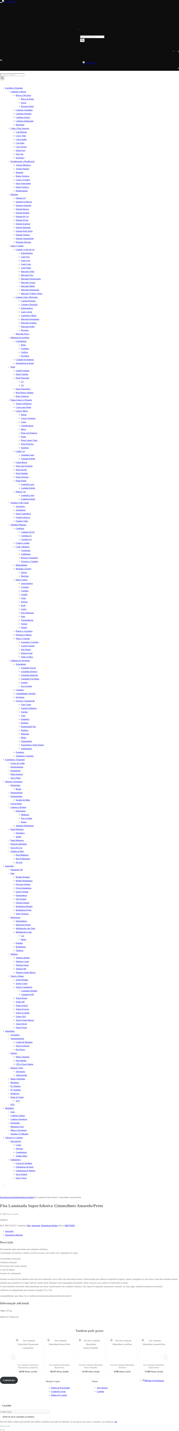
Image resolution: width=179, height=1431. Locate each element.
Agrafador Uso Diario (30, 679)
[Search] (82, 40)
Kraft (23, 605)
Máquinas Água (17, 1126)
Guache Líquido (27, 646)
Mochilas (25, 576)
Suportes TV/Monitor (19, 1134)
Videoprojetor (21, 1075)
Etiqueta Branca (22, 209)
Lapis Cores (26, 264)
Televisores (20, 1071)
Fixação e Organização (25, 701)
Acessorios (20, 506)
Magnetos (25, 734)
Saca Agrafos (26, 686)
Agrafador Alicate (28, 668)
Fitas (12, 873)
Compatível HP (27, 994)
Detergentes (15, 785)
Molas (23, 737)
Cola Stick (20, 143)
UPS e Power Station (24, 1064)
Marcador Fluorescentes (31, 279)
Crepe (23, 598)
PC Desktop (15, 1086)
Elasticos (24, 730)
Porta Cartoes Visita (29, 440)
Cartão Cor (20, 451)
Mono (23, 939)
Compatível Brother (29, 991)
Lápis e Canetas (17, 246)
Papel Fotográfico (23, 389)
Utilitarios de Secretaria (20, 660)
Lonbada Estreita (28, 459)
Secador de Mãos (23, 800)
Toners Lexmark (22, 1013)
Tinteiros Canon (22, 961)
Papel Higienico (17, 829)
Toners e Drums (17, 976)
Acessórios (15, 1035)
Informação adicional (14, 1235)
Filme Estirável (16, 774)
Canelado (25, 587)
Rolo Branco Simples (24, 393)
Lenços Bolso (16, 804)
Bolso (23, 345)
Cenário (24, 594)
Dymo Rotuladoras (23, 888)
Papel (12, 367)
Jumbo (18, 837)
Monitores (14, 1082)
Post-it (23, 103)
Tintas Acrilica (27, 657)
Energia (13, 1053)
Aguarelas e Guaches (30, 642)
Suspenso (25, 448)
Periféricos (14, 1093)
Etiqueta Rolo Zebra (24, 231)
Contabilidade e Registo (26, 693)
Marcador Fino (27, 275)
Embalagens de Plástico (25, 1171)
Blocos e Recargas (23, 95)
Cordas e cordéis (22, 543)
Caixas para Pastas (23, 407)
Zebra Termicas (22, 914)
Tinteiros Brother (23, 958)
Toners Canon (21, 983)
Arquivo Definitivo (24, 404)
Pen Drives (20, 1049)
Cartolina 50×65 (27, 532)
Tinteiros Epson (22, 965)
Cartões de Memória (24, 1042)
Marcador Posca (22, 334)
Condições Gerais (58, 1391)
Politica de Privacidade (60, 1388)
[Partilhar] (6, 1426)
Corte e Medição (22, 547)
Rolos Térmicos (22, 396)
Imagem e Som (16, 1068)
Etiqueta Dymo (22, 220)
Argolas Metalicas (23, 165)
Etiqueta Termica (23, 235)
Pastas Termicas (22, 187)
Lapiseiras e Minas (28, 315)
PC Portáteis (15, 1090)
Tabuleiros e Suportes (25, 756)
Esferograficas (27, 253)
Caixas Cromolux (28, 418)
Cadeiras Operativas (18, 1119)
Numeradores (26, 741)
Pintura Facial (26, 653)
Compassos (25, 550)
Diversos (19, 1149)
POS (12, 1104)
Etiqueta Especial (23, 224)
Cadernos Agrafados (24, 110)
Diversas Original (23, 884)
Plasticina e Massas (24, 635)
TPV (18, 1101)
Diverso (24, 602)
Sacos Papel (15, 778)
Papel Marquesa (17, 840)
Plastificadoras (22, 191)
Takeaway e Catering (14, 1137)
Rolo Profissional (23, 859)
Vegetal (24, 624)
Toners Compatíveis (24, 987)
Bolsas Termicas (22, 176)
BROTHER (70, 1225)
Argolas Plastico (22, 169)
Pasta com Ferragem (24, 466)
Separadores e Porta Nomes (32, 745)
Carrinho (100, 1391)
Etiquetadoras (21, 895)
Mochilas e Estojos (23, 569)
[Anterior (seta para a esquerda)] (1, 1429)
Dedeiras (24, 723)
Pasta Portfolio (22, 473)
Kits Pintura (26, 649)
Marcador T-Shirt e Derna (31, 293)
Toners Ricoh (21, 1024)
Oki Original (21, 899)
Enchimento (15, 771)
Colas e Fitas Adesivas (19, 128)
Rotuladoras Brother (24, 906)
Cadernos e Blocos (18, 92)
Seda (23, 616)
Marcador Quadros (29, 323)
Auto (12, 1112)
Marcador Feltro (27, 271)
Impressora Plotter (23, 925)
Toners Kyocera (22, 1009)
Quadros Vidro (22, 521)
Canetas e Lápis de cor (25, 249)
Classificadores (27, 426)
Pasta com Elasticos (29, 433)
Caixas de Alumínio (24, 1163)
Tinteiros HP (21, 969)
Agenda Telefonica (29, 708)
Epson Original (22, 892)
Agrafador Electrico (29, 671)
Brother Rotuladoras (24, 881)
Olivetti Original (22, 903)
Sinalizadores (26, 748)
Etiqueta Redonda (23, 227)
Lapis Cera (25, 260)
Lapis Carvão (26, 312)
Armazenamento (17, 1038)
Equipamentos (16, 796)
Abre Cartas (26, 704)
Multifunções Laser (24, 932)
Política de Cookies (59, 1395)
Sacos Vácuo (21, 1178)
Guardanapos (21, 1152)
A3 (22, 381)
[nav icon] (1, 2)
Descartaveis (15, 1141)
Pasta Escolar (21, 470)
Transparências (27, 620)
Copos (18, 1145)
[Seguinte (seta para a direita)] (4, 1429)
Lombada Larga (27, 455)
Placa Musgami (27, 613)
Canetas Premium (28, 301)
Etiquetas (14, 194)
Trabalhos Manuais (18, 525)
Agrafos (24, 682)
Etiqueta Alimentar (23, 205)
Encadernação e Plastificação (22, 161)
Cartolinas (20, 528)
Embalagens (15, 1160)
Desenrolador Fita (28, 726)
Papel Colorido (22, 374)
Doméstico (20, 833)
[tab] (92, 1231)
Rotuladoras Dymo (23, 910)
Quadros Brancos (23, 517)
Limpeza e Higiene (18, 807)
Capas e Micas (22, 411)
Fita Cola (19, 154)
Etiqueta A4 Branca (24, 202)
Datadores (25, 719)
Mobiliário (9, 1108)
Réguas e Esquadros (29, 558)
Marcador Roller (28, 326)
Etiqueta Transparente (25, 238)
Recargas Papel (27, 106)
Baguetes (19, 172)
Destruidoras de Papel (25, 363)
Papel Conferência (23, 514)
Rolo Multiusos (22, 855)
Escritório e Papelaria (14, 88)
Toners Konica (22, 1005)
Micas (23, 429)
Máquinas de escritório (19, 337)
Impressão (9, 866)
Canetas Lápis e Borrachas (27, 297)
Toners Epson (21, 998)
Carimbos (20, 690)
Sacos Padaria (21, 1174)
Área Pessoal (102, 1388)
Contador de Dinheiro (25, 359)
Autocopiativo (27, 583)
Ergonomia (15, 1123)
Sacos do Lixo (16, 848)
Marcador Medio (28, 286)
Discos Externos (22, 1046)
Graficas (24, 352)
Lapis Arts (25, 257)
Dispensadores (16, 793)
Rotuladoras (21, 947)
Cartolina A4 (26, 539)
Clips (23, 715)
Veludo (24, 627)
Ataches (24, 712)
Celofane (24, 591)
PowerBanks (21, 1060)
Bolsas (23, 415)
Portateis (19, 943)
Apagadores (21, 510)
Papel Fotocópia (22, 378)
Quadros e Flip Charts (19, 503)
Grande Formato (22, 370)
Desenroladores (16, 767)
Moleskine (20, 125)
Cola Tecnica (21, 147)
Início (2, 1197)
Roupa (18, 789)
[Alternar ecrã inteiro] (4, 1426)
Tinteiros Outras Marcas (26, 972)
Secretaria (25, 356)
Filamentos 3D (16, 870)
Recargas (25, 330)
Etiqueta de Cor (22, 216)
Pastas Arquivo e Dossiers (21, 400)
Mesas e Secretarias (18, 1130)
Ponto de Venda (17, 1097)
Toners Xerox (21, 1027)
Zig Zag (19, 862)
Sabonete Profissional (25, 826)
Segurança (20, 158)
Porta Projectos (27, 444)
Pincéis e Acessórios (24, 631)
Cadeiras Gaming (17, 1115)
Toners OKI (21, 1016)
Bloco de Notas (27, 99)
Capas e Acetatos (23, 180)
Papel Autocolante (23, 183)
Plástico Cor (21, 492)
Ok (115, 1422)
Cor (22, 936)
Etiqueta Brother (22, 213)
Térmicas (19, 950)
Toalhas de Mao (17, 851)
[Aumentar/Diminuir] (1, 1426)
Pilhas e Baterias (22, 1057)
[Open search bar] (81, 33)
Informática (10, 1031)
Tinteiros (14, 954)
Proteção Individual (18, 844)
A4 (22, 385)
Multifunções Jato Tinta (25, 928)
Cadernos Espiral (23, 117)
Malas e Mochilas (17, 1079)
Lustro (23, 609)
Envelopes (20, 697)
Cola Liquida (21, 139)
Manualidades (21, 565)
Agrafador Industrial (29, 675)
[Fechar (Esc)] (9, 1426)
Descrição (9, 1231)
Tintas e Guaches (23, 638)
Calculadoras (21, 341)
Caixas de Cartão (17, 763)
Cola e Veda (21, 136)
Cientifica (25, 348)
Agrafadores (21, 664)
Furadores (20, 752)
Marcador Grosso (28, 282)
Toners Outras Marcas (25, 1020)
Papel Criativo (22, 580)
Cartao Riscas (21, 462)
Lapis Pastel (26, 268)
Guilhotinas (26, 554)
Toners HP (20, 1002)
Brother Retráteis (23, 877)
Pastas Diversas (22, 477)
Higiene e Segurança (13, 782)
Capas (23, 422)
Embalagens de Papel (24, 1167)
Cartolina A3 (26, 536)
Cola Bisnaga (21, 132)
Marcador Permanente (30, 290)
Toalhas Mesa (21, 1156)
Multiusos (25, 815)
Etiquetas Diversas (23, 242)
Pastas (23, 437)
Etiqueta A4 (21, 198)
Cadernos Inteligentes (25, 121)
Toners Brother (22, 980)
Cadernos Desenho (23, 114)
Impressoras (15, 917)
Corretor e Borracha (29, 304)
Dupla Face (20, 150)
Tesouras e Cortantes (29, 561)
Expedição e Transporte (15, 759)
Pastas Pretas (21, 481)
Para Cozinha (26, 818)
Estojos (24, 572)
